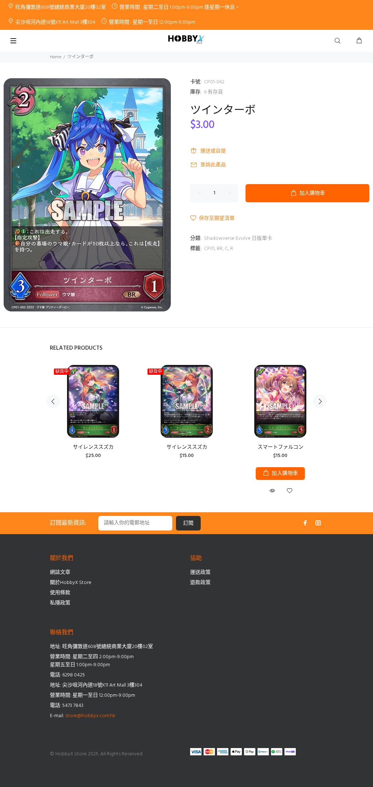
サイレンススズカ (93, 447)
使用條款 (60, 593)
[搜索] (339, 41)
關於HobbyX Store (70, 583)
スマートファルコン (280, 447)
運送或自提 (213, 151)
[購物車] (359, 41)
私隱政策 (60, 603)
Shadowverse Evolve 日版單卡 (238, 238)
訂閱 (188, 523)
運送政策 (200, 572)
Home (55, 57)
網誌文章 (60, 572)
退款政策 (200, 583)
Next (320, 401)
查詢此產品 (213, 165)
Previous (53, 401)
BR (220, 249)
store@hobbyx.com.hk (90, 716)
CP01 (209, 249)
